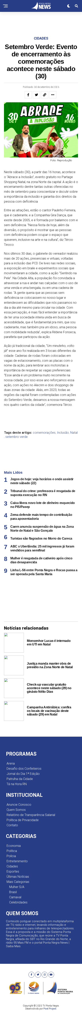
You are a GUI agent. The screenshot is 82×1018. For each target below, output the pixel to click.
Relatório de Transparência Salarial (31, 815)
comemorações (44, 432)
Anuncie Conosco (19, 804)
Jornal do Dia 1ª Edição (23, 774)
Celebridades (18, 902)
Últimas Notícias (18, 877)
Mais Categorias (18, 882)
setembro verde (16, 436)
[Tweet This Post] (36, 94)
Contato (12, 825)
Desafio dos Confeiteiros (24, 768)
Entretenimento (17, 861)
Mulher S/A (16, 887)
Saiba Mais (13, 946)
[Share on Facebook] (28, 94)
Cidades (12, 866)
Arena (11, 763)
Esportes (13, 871)
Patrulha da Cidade (20, 779)
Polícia (11, 856)
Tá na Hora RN (17, 784)
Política (12, 851)
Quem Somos (16, 810)
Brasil (13, 892)
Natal (74, 432)
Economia (14, 846)
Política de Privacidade (23, 820)
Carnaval (15, 897)
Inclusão (63, 432)
